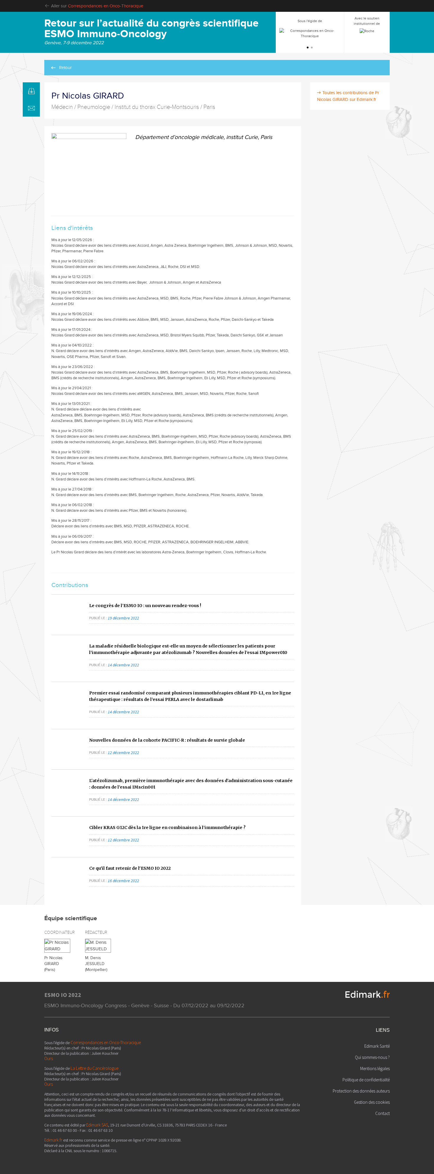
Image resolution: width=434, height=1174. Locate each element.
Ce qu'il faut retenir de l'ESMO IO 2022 (130, 868)
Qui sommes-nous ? (372, 1057)
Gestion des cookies (372, 1102)
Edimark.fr (53, 1140)
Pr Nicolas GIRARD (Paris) (53, 964)
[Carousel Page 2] (312, 47)
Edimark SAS (97, 1125)
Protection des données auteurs (361, 1091)
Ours (48, 1058)
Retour (65, 67)
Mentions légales (375, 1068)
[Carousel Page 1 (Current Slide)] (308, 47)
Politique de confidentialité (366, 1080)
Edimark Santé (377, 1046)
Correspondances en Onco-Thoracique (105, 6)
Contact (382, 1113)
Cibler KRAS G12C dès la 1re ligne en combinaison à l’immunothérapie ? (167, 827)
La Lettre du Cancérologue (94, 1068)
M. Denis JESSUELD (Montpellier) (96, 964)
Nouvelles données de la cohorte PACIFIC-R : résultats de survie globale (167, 740)
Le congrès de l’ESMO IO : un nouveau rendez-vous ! (145, 605)
